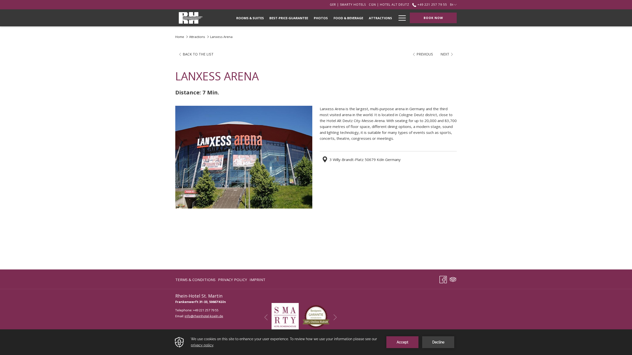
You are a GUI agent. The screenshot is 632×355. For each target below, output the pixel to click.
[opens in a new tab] (285, 316)
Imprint (257, 279)
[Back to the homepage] (190, 17)
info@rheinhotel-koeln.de (204, 316)
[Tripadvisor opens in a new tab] (453, 279)
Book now (433, 18)
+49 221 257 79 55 (431, 4)
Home (179, 37)
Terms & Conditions (195, 279)
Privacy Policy (232, 279)
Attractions (197, 37)
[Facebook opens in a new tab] (443, 279)
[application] (316, 342)
